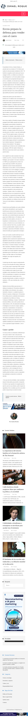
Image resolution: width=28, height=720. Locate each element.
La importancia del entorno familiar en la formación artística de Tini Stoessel (14, 453)
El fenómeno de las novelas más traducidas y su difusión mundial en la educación (14, 561)
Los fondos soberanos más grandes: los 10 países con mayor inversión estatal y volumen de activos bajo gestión (13, 668)
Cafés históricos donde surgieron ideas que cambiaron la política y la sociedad (13, 489)
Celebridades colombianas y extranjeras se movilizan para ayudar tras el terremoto (13, 525)
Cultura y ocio (6, 25)
